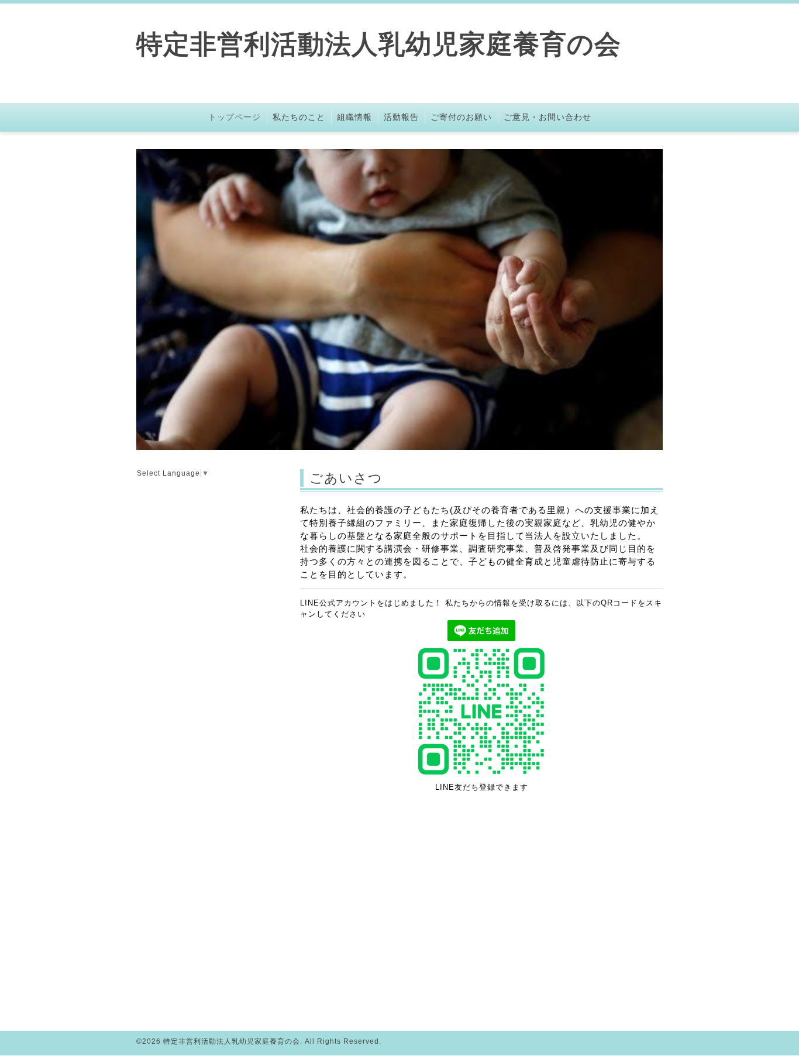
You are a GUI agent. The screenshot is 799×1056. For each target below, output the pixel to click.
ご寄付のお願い (461, 117)
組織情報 (354, 117)
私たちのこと (299, 117)
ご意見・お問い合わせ (547, 117)
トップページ (234, 117)
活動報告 (401, 117)
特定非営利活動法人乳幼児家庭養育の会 (378, 44)
